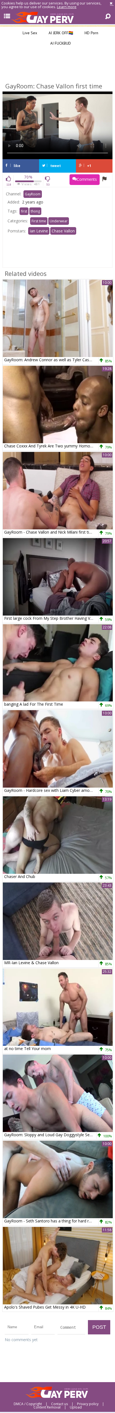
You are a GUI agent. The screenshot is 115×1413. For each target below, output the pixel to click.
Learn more (66, 6)
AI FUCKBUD (60, 43)
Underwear (59, 221)
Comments (87, 179)
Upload (76, 1407)
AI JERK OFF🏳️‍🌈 (60, 32)
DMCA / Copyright (28, 1404)
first (24, 211)
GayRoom (32, 194)
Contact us (59, 1404)
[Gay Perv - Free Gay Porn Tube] (57, 17)
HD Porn (90, 32)
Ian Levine (39, 231)
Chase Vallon (63, 231)
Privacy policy (88, 1404)
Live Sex (29, 32)
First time (39, 221)
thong (35, 211)
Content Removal (47, 1407)
